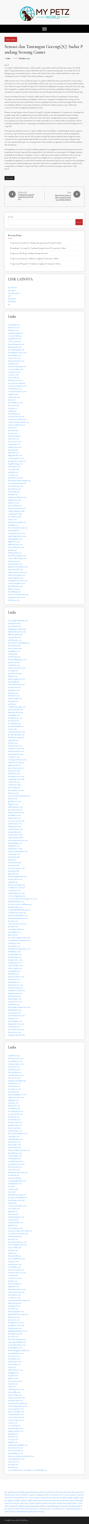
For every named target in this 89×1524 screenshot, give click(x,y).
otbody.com (12, 427)
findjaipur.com (13, 1100)
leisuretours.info (14, 771)
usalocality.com (13, 1067)
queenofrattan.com (15, 810)
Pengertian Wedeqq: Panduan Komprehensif (29, 253)
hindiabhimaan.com (15, 586)
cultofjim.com (13, 1103)
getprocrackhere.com (16, 976)
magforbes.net (13, 394)
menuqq (31, 1506)
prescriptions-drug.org (16, 383)
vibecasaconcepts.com (16, 868)
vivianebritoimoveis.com (17, 391)
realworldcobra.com (15, 829)
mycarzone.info (13, 865)
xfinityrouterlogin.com (16, 575)
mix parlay (58, 1503)
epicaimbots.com (14, 1295)
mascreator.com (14, 1356)
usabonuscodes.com (15, 1400)
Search (10, 217)
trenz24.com (12, 433)
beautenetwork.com (15, 1448)
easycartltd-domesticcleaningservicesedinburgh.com (27, 1470)
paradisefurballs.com (15, 726)
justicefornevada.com (16, 768)
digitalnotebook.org (15, 712)
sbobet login (9, 1506)
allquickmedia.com (15, 455)
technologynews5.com (16, 1389)
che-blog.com (13, 670)
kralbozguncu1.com (15, 1347)
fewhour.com (12, 743)
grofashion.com (13, 1004)
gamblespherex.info (15, 848)
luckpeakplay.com (14, 999)
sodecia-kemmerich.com (17, 924)
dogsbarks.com (13, 1286)
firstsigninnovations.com (17, 352)
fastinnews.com (13, 979)
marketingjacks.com (15, 578)
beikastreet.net (13, 327)
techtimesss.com (14, 372)
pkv (9, 296)
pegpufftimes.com (14, 338)
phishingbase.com (14, 1010)
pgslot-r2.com (13, 1378)
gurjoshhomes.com (15, 1153)
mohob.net (12, 704)
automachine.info (14, 832)
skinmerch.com (13, 1117)
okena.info (12, 1192)
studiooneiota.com (15, 823)
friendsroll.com (13, 1175)
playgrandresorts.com (16, 1024)
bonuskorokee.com (15, 960)
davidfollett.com (14, 1108)
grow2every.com (14, 1320)
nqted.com (12, 1367)
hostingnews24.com (15, 1334)
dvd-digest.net (13, 525)
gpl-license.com (13, 1317)
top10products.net (14, 637)
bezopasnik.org (13, 491)
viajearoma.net (13, 1220)
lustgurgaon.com (14, 690)
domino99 (15, 1492)
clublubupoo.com (14, 951)
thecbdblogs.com (14, 592)
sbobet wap (27, 1495)
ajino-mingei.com (14, 1144)
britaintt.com (13, 1464)
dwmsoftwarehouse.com (17, 1289)
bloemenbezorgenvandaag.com (19, 480)
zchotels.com (12, 1384)
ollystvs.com (12, 798)
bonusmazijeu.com (14, 954)
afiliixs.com (12, 1253)
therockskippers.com (16, 547)
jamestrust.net (13, 430)
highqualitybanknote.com (17, 1331)
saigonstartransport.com (17, 497)
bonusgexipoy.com (15, 962)
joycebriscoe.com (14, 1089)
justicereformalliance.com (17, 1133)
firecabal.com (13, 1309)
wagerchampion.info (15, 837)
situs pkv (46, 1492)
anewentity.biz (13, 469)
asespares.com (13, 1261)
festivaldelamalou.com (16, 350)
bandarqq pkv (25, 1492)
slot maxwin (51, 1495)
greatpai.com (13, 1239)
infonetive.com (13, 503)
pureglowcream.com (15, 478)
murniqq (38, 1506)
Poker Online (11, 39)
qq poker (65, 1506)
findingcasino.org (14, 826)
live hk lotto (12, 287)
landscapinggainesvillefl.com (18, 1350)
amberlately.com (14, 1086)
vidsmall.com (13, 882)
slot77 (15, 1511)
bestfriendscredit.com (16, 1200)
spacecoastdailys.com (16, 1411)
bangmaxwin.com (14, 500)
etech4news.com (14, 1297)
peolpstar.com (13, 363)
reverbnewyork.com (15, 1114)
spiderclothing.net (15, 1178)
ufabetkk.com (13, 452)
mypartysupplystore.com (17, 1094)
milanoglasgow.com (15, 539)
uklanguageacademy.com (17, 629)
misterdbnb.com (14, 932)
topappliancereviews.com (17, 580)
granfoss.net (12, 550)
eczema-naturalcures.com (17, 1206)
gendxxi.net (12, 860)
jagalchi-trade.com (15, 1125)
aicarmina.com (13, 1092)
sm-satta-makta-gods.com (17, 1403)
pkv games (9, 178)
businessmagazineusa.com (17, 876)
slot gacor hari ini (15, 1495)
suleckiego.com (13, 600)
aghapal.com (12, 1211)
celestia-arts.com (14, 341)
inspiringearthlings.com (17, 1342)
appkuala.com (13, 472)
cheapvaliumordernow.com (18, 918)
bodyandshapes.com (15, 1453)
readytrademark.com (15, 1414)
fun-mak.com (13, 926)
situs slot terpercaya (64, 1495)
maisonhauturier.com (16, 1353)
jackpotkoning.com (15, 988)
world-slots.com (14, 665)
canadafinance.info (15, 514)
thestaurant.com (14, 946)
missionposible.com (15, 569)
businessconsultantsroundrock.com (21, 1456)
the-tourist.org (13, 405)
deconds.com (12, 1467)
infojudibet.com (14, 651)
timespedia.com (14, 444)
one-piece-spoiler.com (16, 821)
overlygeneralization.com (17, 759)
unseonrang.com (14, 787)
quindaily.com (13, 1434)
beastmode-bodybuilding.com (19, 643)
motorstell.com (13, 377)
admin (8, 58)
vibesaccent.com (14, 1078)
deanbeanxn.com (14, 657)
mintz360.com (13, 701)
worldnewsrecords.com (16, 887)
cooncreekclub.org (15, 336)
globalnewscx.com (14, 801)
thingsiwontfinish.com (16, 1035)
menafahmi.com (14, 1359)
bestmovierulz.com (15, 1122)
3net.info (11, 1186)
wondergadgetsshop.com (17, 1181)
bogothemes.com (14, 1142)
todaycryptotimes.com (16, 1398)
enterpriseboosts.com (16, 416)
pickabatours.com (14, 640)
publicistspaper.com (15, 1431)
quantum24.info (13, 871)
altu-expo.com (13, 1214)
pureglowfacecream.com (17, 461)
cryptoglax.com (13, 1136)
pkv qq (7, 1492)
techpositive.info (14, 784)
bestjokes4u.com (14, 687)
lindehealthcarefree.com (17, 632)
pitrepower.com (14, 561)
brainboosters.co (14, 1083)
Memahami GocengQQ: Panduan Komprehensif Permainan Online (38, 248)
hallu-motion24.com (15, 544)
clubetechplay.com (15, 968)
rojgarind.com (13, 740)
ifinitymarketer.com (15, 985)
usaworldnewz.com (15, 1061)
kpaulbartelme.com (15, 907)
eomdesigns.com (14, 854)
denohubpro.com (14, 815)
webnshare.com (13, 757)
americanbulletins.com (16, 1258)
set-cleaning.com (14, 1425)
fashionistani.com (14, 1303)
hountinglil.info (13, 682)
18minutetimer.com (15, 746)
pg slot (42, 1495)
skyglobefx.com (13, 846)
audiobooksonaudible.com (17, 1445)
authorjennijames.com (16, 1217)
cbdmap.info (12, 654)
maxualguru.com (14, 715)
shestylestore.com (14, 1032)
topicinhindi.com (14, 626)
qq (9, 304)
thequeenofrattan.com (16, 812)
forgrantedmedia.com (16, 361)
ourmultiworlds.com (15, 333)
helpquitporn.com (14, 1328)
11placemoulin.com (15, 698)
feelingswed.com (14, 1306)
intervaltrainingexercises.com (19, 937)
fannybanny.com (14, 982)
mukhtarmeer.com (14, 1361)
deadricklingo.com (15, 843)
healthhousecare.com (15, 1322)
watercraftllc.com (14, 1247)
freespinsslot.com (14, 723)
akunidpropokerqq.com (17, 1194)
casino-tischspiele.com (16, 425)
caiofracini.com (14, 782)
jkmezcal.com (13, 935)
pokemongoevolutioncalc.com (19, 1007)
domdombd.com (14, 971)
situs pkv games (14, 293)
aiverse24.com (13, 1439)
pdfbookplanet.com (15, 807)
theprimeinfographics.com (18, 915)
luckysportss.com (14, 996)
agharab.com (12, 1225)
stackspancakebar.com (16, 533)
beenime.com (13, 921)
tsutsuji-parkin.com (15, 1222)
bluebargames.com (15, 347)
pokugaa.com (13, 1018)
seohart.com (12, 1423)
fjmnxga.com (12, 494)
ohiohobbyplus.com (15, 1139)
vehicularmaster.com (15, 1075)
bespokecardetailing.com (17, 1197)
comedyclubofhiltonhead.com (19, 910)
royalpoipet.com (14, 943)
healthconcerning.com (16, 737)
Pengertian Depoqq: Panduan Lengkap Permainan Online (34, 258)
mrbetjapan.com (14, 466)
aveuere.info (12, 729)
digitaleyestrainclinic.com (17, 567)
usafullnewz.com (14, 1055)
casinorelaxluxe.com (15, 965)
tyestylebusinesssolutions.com (19, 940)
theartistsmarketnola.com (17, 528)
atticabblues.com (14, 1267)
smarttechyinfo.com (15, 709)
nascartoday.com (14, 1364)
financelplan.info (14, 645)
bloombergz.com (14, 414)
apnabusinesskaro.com (16, 597)
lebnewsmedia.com (15, 1167)
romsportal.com (14, 1026)
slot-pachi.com (13, 721)
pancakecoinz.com (15, 673)
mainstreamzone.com (16, 751)
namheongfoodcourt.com (17, 536)
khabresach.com (14, 589)
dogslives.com (13, 804)
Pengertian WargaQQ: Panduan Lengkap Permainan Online (35, 264)
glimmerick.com (14, 1105)
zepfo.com (12, 1386)
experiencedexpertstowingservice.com (22, 899)
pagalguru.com (13, 1372)
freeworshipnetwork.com (17, 1245)
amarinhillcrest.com (15, 402)
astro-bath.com (13, 1208)
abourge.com (12, 1250)
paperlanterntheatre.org (17, 1242)
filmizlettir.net (13, 330)
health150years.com (15, 380)
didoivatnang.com (14, 1283)
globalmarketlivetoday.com (18, 1314)
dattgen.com (12, 1281)
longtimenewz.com (15, 993)
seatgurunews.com (14, 1183)
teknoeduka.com (14, 1392)
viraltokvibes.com (14, 389)
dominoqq (12, 301)
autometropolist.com (16, 1270)
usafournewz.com (14, 1069)
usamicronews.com (15, 1001)
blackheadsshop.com (15, 901)
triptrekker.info (14, 857)
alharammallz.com (14, 1256)
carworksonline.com (15, 369)
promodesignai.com (15, 1428)
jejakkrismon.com (14, 447)
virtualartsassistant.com (17, 912)
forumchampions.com (16, 344)
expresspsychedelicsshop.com (19, 1300)
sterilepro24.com (14, 890)
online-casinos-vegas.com (17, 572)
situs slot (51, 1497)
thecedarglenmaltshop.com (18, 620)
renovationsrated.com (16, 1417)
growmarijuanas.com (15, 754)
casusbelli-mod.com (15, 1161)
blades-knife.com (14, 818)
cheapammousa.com (15, 1228)
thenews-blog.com (14, 1395)
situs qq (36, 1495)
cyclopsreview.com (15, 1278)
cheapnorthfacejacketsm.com (19, 1150)
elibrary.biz (12, 1203)
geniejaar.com (13, 693)
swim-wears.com (14, 358)
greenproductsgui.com (16, 734)
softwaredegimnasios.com (17, 1406)
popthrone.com (13, 662)
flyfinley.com (12, 676)
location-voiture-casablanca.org (19, 904)
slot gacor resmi (37, 1509)
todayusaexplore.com (16, 1064)
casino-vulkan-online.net (17, 558)
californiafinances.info (16, 511)
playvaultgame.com (15, 1021)
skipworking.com (14, 436)
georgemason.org (14, 623)
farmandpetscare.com (16, 776)
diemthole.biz (13, 450)
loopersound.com (14, 1128)
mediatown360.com (15, 564)
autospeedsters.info (15, 835)
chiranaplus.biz (13, 530)
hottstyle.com (13, 1336)
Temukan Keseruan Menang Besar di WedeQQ (26, 197)
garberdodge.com (14, 355)
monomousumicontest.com (18, 840)
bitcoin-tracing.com (15, 1450)
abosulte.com (13, 1436)
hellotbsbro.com (14, 773)
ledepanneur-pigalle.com (17, 522)
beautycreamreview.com (17, 1272)
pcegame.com (13, 1375)
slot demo (48, 1503)
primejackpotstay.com (16, 1015)
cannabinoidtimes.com (16, 732)
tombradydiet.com (15, 1156)
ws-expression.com (15, 1381)
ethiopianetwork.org (16, 762)
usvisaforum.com (14, 1119)
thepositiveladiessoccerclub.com (20, 1231)
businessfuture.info (15, 648)
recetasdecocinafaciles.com (18, 1233)
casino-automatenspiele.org (18, 422)
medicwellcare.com (15, 879)
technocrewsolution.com (17, 386)
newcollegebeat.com (15, 1111)
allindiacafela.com (14, 553)
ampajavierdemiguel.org (17, 1080)
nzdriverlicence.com (15, 1370)
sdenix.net (12, 400)
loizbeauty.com (13, 439)
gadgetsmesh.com (14, 765)
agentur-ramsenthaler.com (17, 851)
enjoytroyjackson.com (16, 1292)
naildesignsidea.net (15, 1236)
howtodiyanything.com (16, 1339)
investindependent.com (16, 1345)
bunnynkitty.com (14, 489)
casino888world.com (16, 929)
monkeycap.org (13, 397)
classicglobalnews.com (16, 1459)
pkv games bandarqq (74, 1500)
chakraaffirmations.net (16, 684)
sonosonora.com (14, 1169)
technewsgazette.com (16, 458)
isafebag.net (12, 411)
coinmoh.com (13, 1275)
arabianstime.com (14, 1264)
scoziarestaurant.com (16, 1420)
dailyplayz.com (13, 974)
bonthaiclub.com (14, 1158)
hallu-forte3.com (14, 541)
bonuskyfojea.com (14, 957)
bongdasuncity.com (15, 718)
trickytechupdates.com (16, 583)
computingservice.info (16, 779)
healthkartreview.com (16, 1325)
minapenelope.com (15, 1131)
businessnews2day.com (16, 885)
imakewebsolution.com (16, 668)
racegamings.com (14, 1013)
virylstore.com (13, 375)
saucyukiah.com (14, 325)
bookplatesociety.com (16, 1164)
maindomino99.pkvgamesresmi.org (31, 1511)
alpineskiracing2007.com (17, 555)
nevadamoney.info (14, 516)
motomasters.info (14, 862)
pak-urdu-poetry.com (16, 790)
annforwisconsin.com (16, 1097)
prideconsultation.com (16, 679)
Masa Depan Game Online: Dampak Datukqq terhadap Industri (63, 197)
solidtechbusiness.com (16, 893)
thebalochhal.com (14, 1072)
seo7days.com (13, 475)
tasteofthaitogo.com (15, 486)
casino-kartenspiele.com (17, 419)
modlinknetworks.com (16, 990)
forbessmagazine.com (16, 1311)
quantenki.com (13, 873)
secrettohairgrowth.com (17, 483)
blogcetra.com (13, 793)
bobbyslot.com (13, 695)
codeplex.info (13, 1189)
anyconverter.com (14, 441)
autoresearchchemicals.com (18, 594)
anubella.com (13, 1442)
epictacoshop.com (15, 505)
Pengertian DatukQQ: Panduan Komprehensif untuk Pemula (35, 243)
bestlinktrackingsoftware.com (19, 949)
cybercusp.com (13, 1461)
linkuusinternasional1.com (17, 1172)
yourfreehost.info (14, 1147)
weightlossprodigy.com (16, 707)
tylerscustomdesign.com (17, 366)
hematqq (46, 1506)
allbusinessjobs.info (15, 634)
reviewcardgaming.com (16, 896)
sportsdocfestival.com (16, 1029)
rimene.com (12, 519)
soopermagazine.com (15, 1409)
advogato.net (12, 408)
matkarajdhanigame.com (17, 659)
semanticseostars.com (16, 748)
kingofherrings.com (15, 464)
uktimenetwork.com (15, 1058)
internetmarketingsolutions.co (19, 796)
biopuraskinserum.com (16, 508)
